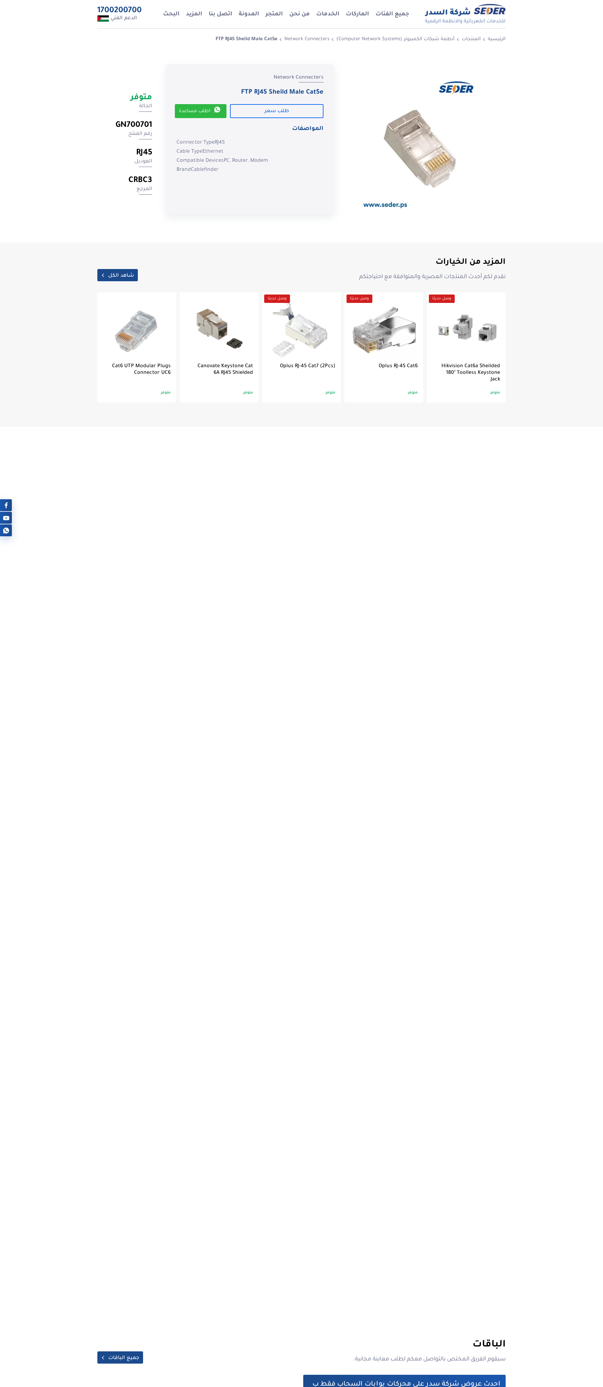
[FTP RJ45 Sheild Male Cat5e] (422, 143)
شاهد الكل (121, 276)
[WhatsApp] (6, 530)
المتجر (274, 14)
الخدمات (328, 14)
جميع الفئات (392, 14)
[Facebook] (6, 505)
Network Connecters (306, 39)
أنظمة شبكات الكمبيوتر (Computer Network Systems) (395, 39)
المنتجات (471, 39)
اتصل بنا (220, 14)
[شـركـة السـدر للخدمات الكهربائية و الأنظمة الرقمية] (465, 14)
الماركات (357, 14)
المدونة (249, 14)
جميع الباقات (123, 1358)
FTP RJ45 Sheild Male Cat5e (246, 39)
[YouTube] (6, 518)
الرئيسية (497, 39)
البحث (171, 14)
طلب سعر (277, 111)
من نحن (299, 14)
